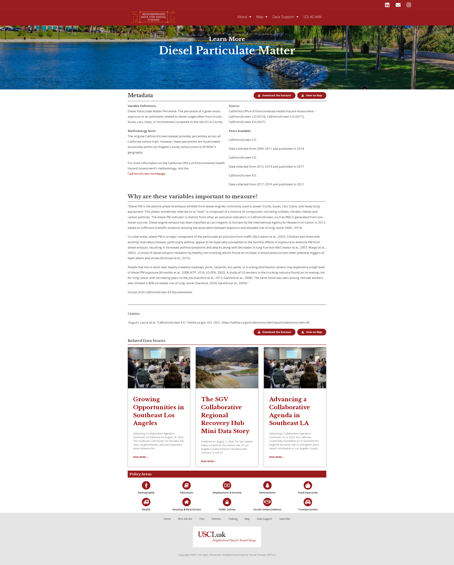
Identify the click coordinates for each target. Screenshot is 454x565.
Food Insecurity (308, 492)
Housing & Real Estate (186, 509)
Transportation (308, 509)
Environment (267, 492)
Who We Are (185, 518)
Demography (146, 492)
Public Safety (227, 509)
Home (167, 518)
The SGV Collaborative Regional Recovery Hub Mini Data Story (225, 415)
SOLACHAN (312, 17)
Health (146, 509)
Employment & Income (227, 492)
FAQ (201, 518)
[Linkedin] (387, 5)
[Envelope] (398, 5)
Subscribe (284, 518)
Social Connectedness (267, 509)
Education (186, 492)
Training (232, 518)
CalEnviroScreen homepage (146, 174)
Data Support (283, 17)
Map (260, 17)
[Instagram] (409, 5)
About (242, 17)
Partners (216, 518)
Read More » (140, 457)
